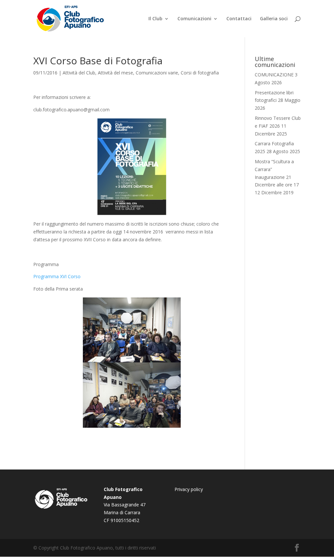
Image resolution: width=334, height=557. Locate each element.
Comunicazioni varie (157, 73)
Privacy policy (189, 489)
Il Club (155, 19)
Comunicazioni (194, 19)
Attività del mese (115, 73)
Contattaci (238, 19)
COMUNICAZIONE (274, 75)
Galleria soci (274, 19)
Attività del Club (79, 73)
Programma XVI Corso (57, 276)
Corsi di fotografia (200, 73)
